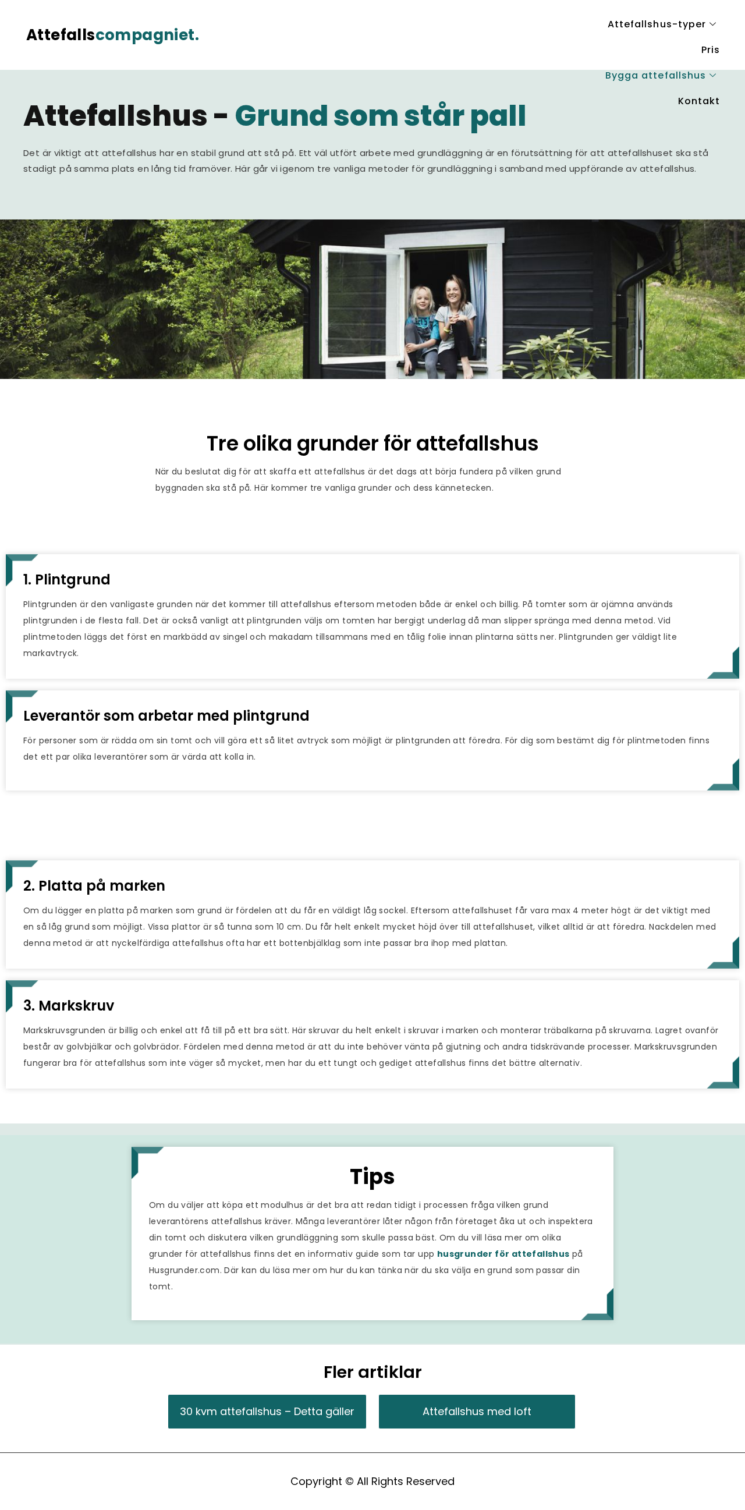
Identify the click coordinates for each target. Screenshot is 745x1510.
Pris (710, 49)
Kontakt (699, 101)
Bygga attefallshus (656, 75)
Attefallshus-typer (657, 24)
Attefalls (112, 34)
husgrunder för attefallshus (503, 1254)
